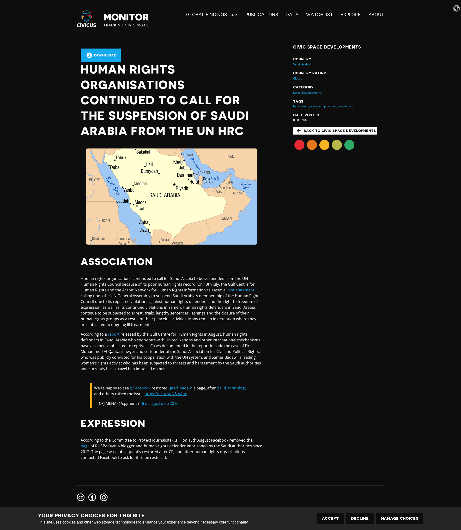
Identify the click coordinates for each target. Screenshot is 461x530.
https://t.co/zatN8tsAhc (166, 393)
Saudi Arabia (301, 64)
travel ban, (346, 106)
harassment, (301, 106)
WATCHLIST (319, 14)
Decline (360, 518)
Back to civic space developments (340, 130)
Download (105, 55)
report (114, 334)
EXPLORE (351, 14)
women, (333, 106)
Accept (330, 518)
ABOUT (376, 14)
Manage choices (400, 518)
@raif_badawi (181, 388)
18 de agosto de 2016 (159, 403)
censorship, (319, 106)
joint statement (240, 290)
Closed (297, 78)
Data (292, 14)
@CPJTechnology (231, 388)
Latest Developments (307, 93)
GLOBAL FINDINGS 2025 (212, 14)
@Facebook (140, 388)
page (85, 446)
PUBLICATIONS (261, 14)
